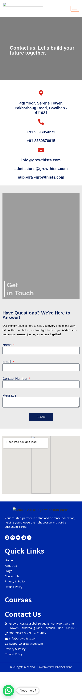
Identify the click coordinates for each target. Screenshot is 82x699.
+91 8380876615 (41, 141)
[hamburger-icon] (75, 8)
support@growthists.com (41, 177)
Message (9, 395)
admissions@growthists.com (41, 169)
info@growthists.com (41, 160)
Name (7, 345)
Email (7, 361)
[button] (8, 690)
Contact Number (15, 378)
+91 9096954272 (41, 132)
